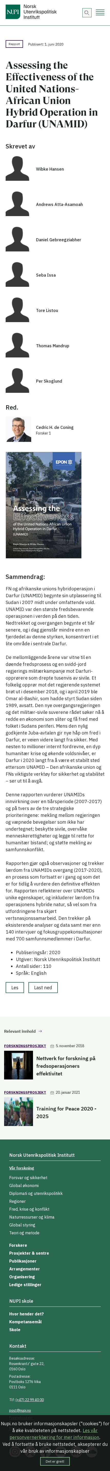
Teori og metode (24, 1232)
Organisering (22, 1276)
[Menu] (100, 12)
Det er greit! (55, 1461)
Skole (14, 1329)
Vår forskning (21, 1167)
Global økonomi (24, 1185)
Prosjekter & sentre (29, 1253)
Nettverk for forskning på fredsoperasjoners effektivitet (65, 1066)
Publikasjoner (23, 1261)
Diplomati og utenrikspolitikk (36, 1193)
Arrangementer (24, 1268)
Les (14, 987)
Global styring (22, 1224)
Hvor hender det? (26, 1313)
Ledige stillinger (25, 1284)
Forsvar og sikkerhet (28, 1177)
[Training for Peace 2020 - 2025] (18, 1112)
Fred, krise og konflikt (29, 1209)
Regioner (17, 1201)
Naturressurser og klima (31, 1217)
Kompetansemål (25, 1321)
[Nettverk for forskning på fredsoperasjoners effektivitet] (18, 1066)
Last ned (43, 987)
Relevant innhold (20, 1031)
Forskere (18, 1245)
